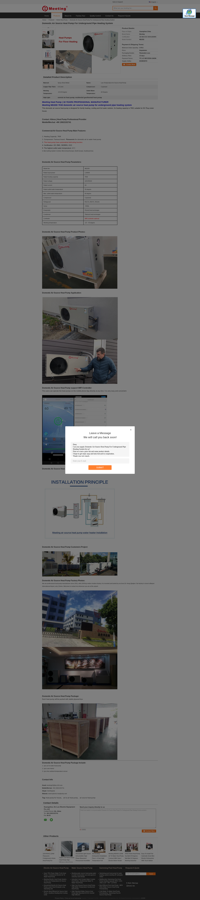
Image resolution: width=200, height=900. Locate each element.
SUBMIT (100, 467)
